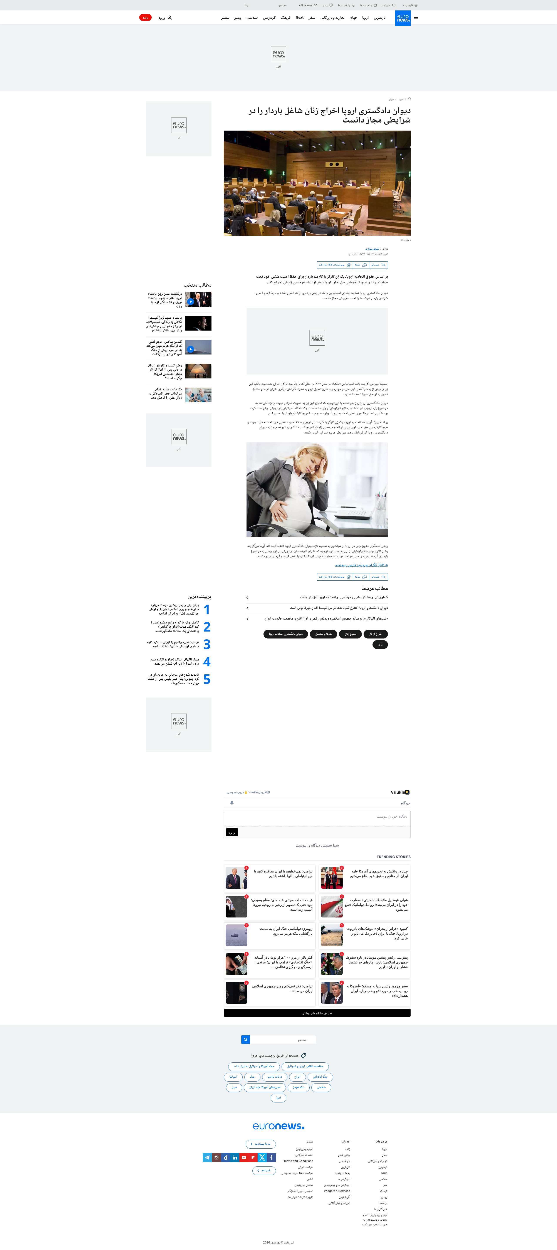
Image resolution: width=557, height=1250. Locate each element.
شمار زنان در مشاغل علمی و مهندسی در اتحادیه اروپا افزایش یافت (344, 597)
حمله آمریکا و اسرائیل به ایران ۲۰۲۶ (254, 1066)
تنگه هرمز (298, 1087)
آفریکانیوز (344, 1197)
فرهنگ (285, 17)
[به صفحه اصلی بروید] (403, 18)
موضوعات (381, 1142)
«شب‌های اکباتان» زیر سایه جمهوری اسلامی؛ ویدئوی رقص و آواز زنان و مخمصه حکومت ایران (326, 619)
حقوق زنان (350, 634)
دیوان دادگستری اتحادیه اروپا (286, 634)
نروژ (278, 1097)
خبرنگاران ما (380, 1209)
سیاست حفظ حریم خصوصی (297, 1173)
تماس (310, 1179)
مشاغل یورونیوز (304, 1185)
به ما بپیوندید (342, 1173)
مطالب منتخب (197, 285)
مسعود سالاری (372, 249)
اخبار (401, 99)
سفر (312, 17)
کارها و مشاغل (323, 634)
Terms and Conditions (298, 1161)
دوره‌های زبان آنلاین (339, 1203)
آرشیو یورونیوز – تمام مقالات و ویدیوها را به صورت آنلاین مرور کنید (374, 1220)
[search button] (246, 5)
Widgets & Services (337, 1191)
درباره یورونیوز (304, 1149)
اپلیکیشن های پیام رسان (337, 1185)
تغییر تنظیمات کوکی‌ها (300, 1197)
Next (300, 17)
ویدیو (238, 17)
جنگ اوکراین (320, 1077)
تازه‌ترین (380, 17)
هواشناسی (344, 1161)
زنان (380, 644)
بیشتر (310, 1142)
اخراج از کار (376, 634)
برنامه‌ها (383, 1203)
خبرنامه (266, 1170)
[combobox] (268, 5)
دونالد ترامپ (275, 1077)
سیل (234, 1087)
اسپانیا (233, 1077)
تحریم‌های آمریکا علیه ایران (264, 1087)
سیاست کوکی (305, 1167)
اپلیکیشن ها (343, 1179)
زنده (145, 17)
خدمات (346, 1142)
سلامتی (252, 17)
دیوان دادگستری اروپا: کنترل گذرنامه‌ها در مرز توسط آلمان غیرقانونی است (339, 608)
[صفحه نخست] (409, 99)
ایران (297, 1077)
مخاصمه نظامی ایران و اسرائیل (305, 1066)
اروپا (365, 17)
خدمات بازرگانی (304, 1155)
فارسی (409, 5)
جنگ (252, 1077)
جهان (353, 17)
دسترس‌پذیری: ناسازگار (300, 1191)
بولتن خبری (344, 1155)
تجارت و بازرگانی (332, 17)
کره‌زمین (269, 17)
